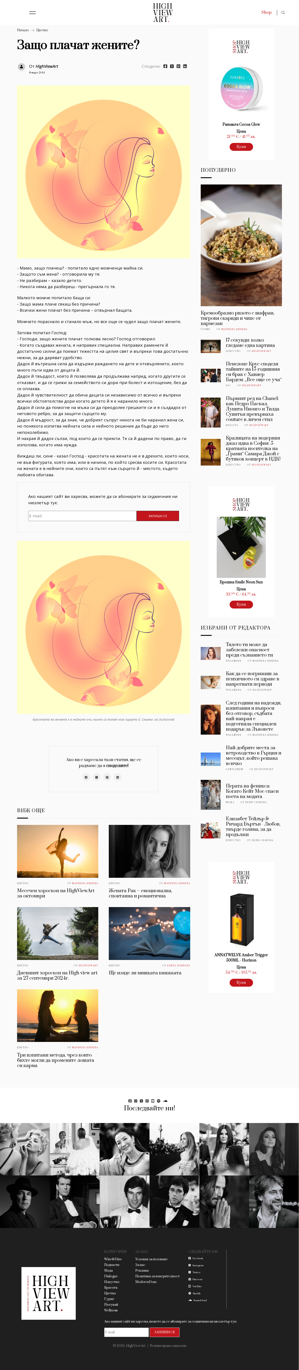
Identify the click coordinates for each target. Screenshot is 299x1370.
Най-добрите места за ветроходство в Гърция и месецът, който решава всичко (253, 756)
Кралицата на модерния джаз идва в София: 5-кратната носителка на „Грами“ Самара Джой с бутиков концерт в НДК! (253, 448)
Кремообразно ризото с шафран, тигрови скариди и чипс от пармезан (237, 318)
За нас (140, 1265)
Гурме (205, 329)
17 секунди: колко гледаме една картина (250, 342)
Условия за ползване (151, 1259)
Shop (266, 12)
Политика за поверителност (157, 1276)
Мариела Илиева (85, 883)
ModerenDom (146, 1282)
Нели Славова (256, 802)
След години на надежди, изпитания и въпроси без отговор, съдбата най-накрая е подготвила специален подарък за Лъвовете (253, 716)
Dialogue (111, 1276)
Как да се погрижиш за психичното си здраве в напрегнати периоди (252, 679)
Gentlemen (234, 769)
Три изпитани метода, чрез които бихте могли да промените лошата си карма (55, 1060)
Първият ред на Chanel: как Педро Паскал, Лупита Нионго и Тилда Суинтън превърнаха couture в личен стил (252, 409)
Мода (230, 802)
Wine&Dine (113, 1259)
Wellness (233, 661)
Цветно (42, 30)
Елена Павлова (178, 965)
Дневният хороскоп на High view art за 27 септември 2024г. (57, 975)
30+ (228, 385)
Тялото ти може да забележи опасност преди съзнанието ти (249, 650)
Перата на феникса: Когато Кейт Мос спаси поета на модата (252, 791)
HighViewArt (47, 66)
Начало (23, 30)
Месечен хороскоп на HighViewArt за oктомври (55, 893)
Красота (232, 425)
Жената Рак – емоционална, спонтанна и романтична (140, 893)
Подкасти (111, 1265)
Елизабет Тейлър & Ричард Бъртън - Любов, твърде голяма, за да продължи (253, 827)
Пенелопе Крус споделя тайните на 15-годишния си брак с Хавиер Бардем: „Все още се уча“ (254, 372)
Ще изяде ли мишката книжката (145, 973)
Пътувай (111, 1305)
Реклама (142, 1271)
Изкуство (233, 351)
